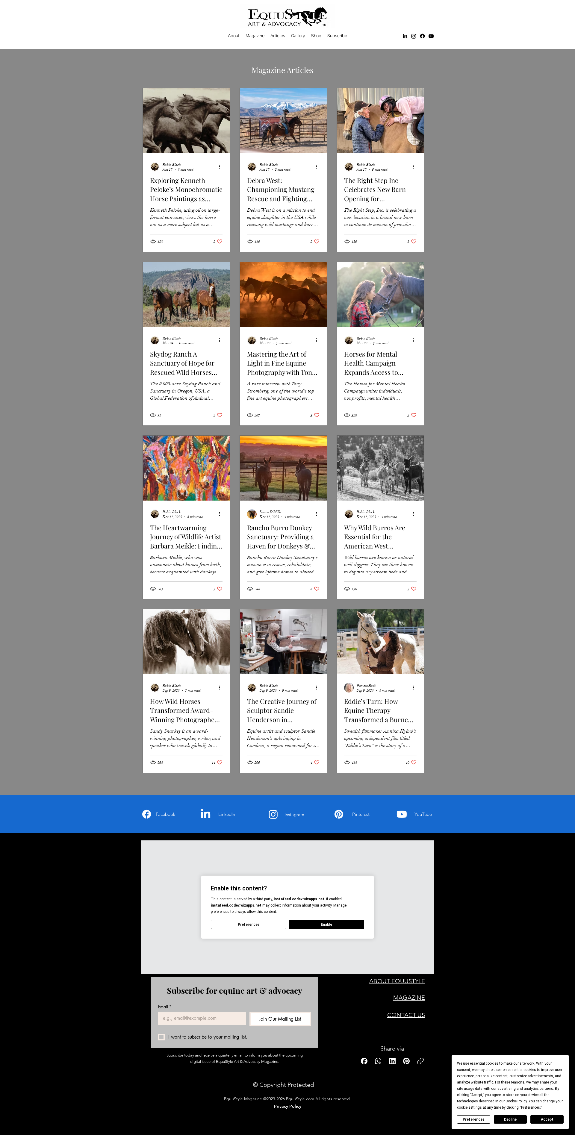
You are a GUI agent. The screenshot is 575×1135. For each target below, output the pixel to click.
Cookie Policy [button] (516, 1101)
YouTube (423, 814)
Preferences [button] (530, 1107)
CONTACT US (406, 1015)
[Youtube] (402, 814)
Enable (326, 924)
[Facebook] (422, 36)
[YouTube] (431, 36)
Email (165, 1006)
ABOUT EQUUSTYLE (397, 981)
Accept (547, 1119)
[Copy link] (420, 1061)
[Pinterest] (339, 814)
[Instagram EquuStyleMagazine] (414, 36)
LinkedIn (226, 814)
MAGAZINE (409, 997)
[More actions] (221, 166)
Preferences (474, 1119)
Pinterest (361, 814)
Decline (510, 1119)
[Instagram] (273, 814)
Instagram (294, 814)
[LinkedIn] (405, 36)
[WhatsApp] (378, 1061)
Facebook (165, 814)
